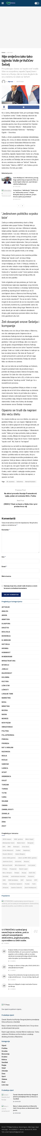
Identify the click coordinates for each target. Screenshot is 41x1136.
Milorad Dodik (7, 865)
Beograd (30, 843)
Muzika (5, 710)
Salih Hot (32, 872)
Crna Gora (25, 846)
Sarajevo (31, 876)
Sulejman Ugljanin (16, 884)
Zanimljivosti (7, 809)
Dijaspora (6, 623)
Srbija (5, 884)
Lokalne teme (7, 694)
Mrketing (6, 706)
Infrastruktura (8, 661)
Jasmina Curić (7, 861)
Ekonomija (6, 636)
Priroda (5, 739)
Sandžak (5, 764)
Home (3, 52)
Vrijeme (5, 801)
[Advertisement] (20, 28)
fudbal (18, 850)
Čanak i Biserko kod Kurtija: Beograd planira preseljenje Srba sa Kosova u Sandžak (25, 1097)
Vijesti (4, 1045)
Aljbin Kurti (21, 843)
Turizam (5, 785)
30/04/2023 (17, 199)
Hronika (5, 648)
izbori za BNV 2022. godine (27, 858)
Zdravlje (5, 813)
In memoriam (7, 656)
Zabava (4, 805)
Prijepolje (13, 869)
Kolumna (5, 677)
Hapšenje (26, 850)
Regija (4, 756)
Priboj (5, 869)
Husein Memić (8, 854)
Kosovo (26, 861)
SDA (4, 880)
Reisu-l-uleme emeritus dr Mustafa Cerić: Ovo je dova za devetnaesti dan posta (26, 1108)
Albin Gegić (29, 839)
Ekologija (6, 632)
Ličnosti (5, 690)
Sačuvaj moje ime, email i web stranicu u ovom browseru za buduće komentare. (20, 587)
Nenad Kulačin (30, 481)
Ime (4, 557)
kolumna (20, 481)
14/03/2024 (17, 186)
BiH (4, 846)
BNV (9, 846)
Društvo (5, 628)
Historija (6, 644)
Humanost (6, 652)
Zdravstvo (6, 818)
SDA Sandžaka (13, 880)
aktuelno (6, 607)
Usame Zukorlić (16, 887)
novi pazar (31, 865)
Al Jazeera (10, 481)
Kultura (5, 681)
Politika (5, 731)
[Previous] (18, 205)
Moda (4, 702)
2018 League (7, 839)
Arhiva (4, 615)
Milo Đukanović (20, 865)
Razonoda (6, 752)
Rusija (24, 872)
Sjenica (5, 768)
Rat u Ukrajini (7, 747)
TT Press (9, 1127)
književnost (7, 673)
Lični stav (10, 52)
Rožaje (4, 760)
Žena (4, 822)
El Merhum (6, 640)
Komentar (6, 530)
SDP (22, 880)
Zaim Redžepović (30, 887)
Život (4, 826)
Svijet (4, 780)
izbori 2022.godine (9, 858)
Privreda (5, 743)
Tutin (4, 793)
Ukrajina (5, 887)
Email (4, 566)
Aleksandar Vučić (8, 843)
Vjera (4, 797)
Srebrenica (6, 776)
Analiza (5, 611)
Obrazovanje (7, 727)
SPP (35, 880)
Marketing (6, 698)
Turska (5, 789)
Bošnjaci (16, 846)
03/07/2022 (20, 81)
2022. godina (18, 839)
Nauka (4, 714)
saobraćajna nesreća (18, 876)
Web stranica (6, 576)
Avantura (6, 619)
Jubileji (5, 669)
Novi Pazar (6, 723)
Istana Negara (20, 854)
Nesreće (5, 718)
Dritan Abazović (8, 850)
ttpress (10, 81)
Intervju (5, 665)
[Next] (22, 205)
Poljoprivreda (8, 735)
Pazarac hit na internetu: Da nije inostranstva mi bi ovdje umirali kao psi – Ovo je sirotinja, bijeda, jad (23, 976)
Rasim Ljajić (23, 869)
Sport (4, 772)
